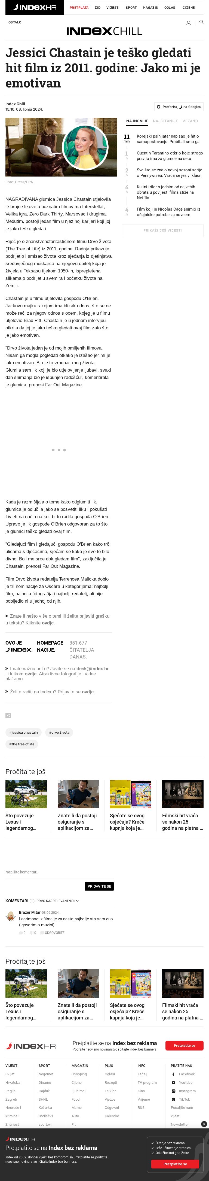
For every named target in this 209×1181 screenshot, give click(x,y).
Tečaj (142, 1074)
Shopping (79, 1074)
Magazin (80, 1066)
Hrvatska (12, 1082)
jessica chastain (23, 732)
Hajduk (44, 1091)
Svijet (9, 1074)
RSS (141, 1108)
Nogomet (46, 1074)
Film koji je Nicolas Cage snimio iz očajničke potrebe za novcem (168, 212)
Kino (141, 1091)
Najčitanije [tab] (165, 121)
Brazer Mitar (30, 912)
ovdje (30, 673)
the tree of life (21, 744)
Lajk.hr (110, 1091)
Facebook (187, 1074)
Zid (97, 8)
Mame (77, 1108)
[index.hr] (34, 7)
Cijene (189, 8)
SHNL (43, 1099)
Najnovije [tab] (137, 121)
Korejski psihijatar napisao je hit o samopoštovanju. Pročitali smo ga (168, 139)
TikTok (184, 1099)
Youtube (186, 1082)
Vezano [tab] (190, 121)
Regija (10, 1091)
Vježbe (110, 1099)
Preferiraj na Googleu (182, 107)
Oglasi (170, 8)
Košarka (45, 1108)
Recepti (111, 1082)
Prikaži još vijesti (162, 230)
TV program (147, 1082)
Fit (74, 1124)
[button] (12, 792)
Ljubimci (78, 1091)
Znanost (12, 1124)
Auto (75, 1116)
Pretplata (79, 8)
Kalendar (112, 1116)
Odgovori (112, 1108)
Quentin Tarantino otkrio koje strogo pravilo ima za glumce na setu (170, 156)
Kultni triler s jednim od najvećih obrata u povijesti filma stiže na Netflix (166, 192)
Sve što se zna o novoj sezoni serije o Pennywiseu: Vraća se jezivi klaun (169, 173)
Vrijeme (144, 1099)
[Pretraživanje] (199, 23)
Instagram (187, 1091)
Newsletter (180, 1124)
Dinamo (45, 1082)
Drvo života (59, 732)
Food (76, 1099)
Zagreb (11, 1099)
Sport (131, 8)
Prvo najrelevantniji (55, 901)
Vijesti (113, 8)
